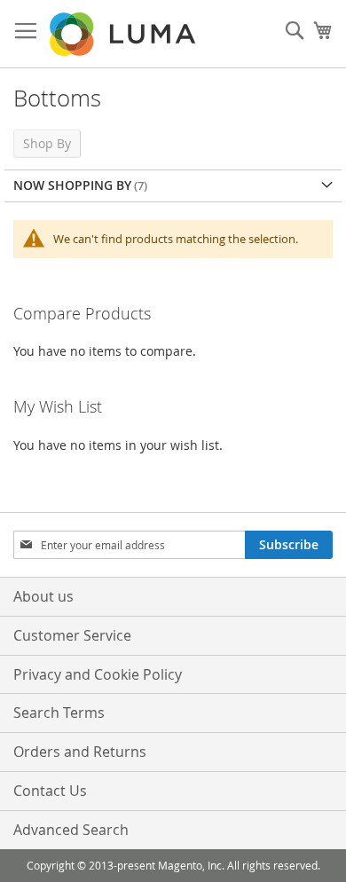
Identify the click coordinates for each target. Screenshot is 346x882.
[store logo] (124, 34)
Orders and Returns (79, 751)
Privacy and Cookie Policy (97, 674)
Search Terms (59, 712)
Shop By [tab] (47, 143)
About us (43, 596)
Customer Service (72, 635)
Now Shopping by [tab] (72, 185)
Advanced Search (71, 829)
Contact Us (50, 790)
